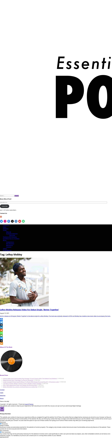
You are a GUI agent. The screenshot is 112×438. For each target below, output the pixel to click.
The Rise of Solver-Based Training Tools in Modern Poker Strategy (22, 383)
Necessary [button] (3, 422)
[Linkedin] (1, 327)
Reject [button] (74, 406)
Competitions (10, 242)
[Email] (1, 335)
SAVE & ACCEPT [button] (4, 437)
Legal (4, 227)
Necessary (5, 424)
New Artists (9, 245)
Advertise (2, 395)
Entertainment (7, 250)
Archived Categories (12, 233)
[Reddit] (1, 330)
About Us (5, 228)
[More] (1, 343)
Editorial (8, 232)
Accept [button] (70, 406)
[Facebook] (1, 319)
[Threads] (1, 340)
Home (4, 230)
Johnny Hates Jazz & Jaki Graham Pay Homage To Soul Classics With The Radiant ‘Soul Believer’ (30, 378)
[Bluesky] (1, 338)
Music (4, 240)
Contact (2, 390)
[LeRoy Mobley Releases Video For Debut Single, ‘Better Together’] (24, 306)
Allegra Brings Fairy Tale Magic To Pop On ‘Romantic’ (18, 380)
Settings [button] (78, 406)
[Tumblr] (1, 324)
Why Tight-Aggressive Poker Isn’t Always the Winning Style (20, 385)
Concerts (8, 247)
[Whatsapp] (1, 332)
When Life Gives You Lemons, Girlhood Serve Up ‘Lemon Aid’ (20, 387)
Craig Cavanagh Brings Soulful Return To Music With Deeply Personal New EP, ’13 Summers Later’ (31, 382)
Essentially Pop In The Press (11, 238)
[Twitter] (1, 322)
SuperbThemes (29, 404)
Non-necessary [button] (4, 430)
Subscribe (4, 206)
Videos (5, 248)
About (2, 398)
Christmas (12, 235)
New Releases (10, 243)
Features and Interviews (10, 237)
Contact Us (6, 225)
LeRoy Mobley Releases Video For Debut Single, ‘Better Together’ (29, 309)
